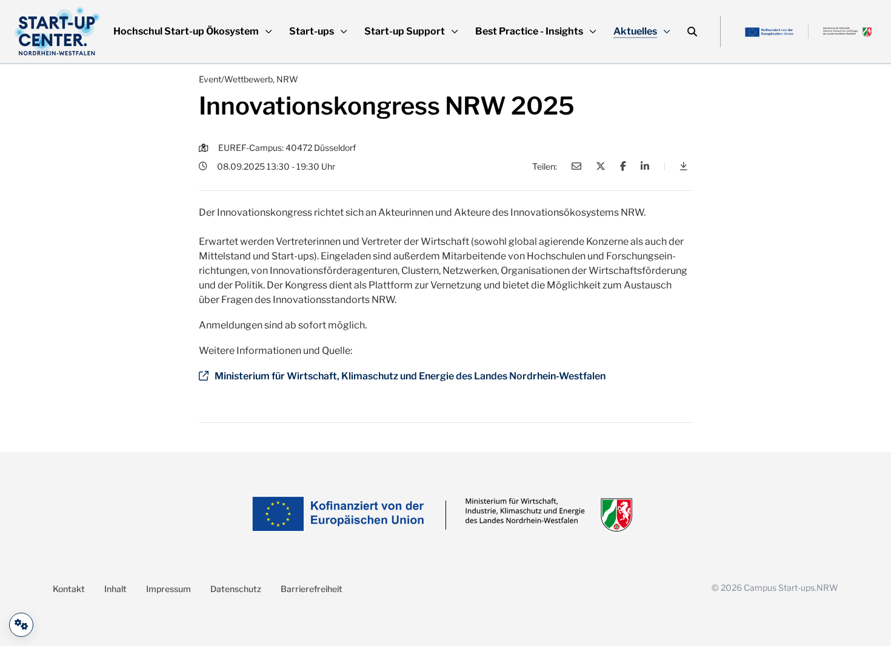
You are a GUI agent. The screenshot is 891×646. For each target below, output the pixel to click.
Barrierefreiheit (311, 589)
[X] (600, 166)
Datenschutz (235, 589)
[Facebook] (623, 166)
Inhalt (115, 589)
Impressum (168, 589)
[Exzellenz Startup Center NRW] (57, 31)
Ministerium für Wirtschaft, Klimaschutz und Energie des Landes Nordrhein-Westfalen (410, 376)
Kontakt (69, 589)
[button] (193, 31)
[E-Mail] (576, 166)
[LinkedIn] (645, 166)
